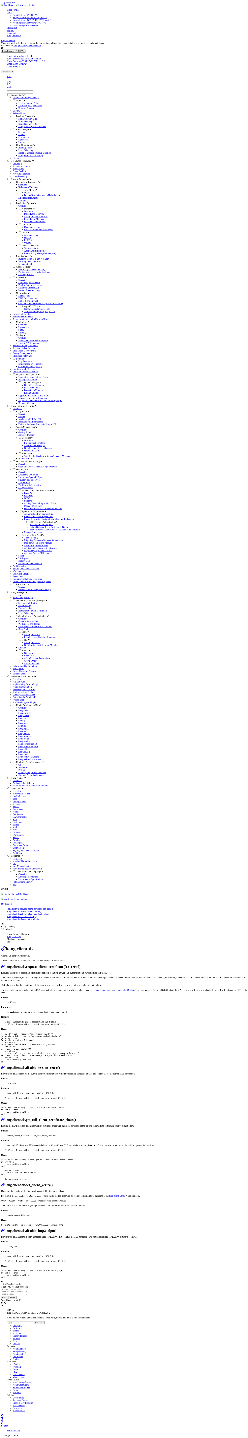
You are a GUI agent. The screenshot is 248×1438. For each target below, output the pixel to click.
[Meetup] (2, 1420)
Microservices (19, 1377)
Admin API (16, 788)
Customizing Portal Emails (36, 545)
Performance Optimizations (30, 879)
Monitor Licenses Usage (29, 290)
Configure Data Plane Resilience (27, 579)
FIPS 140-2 (21, 584)
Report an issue (21, 899)
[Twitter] (2, 1418)
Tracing (20, 335)
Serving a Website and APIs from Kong (31, 319)
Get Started (18, 1356)
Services (22, 132)
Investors (17, 1333)
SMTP (21, 555)
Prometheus (23, 327)
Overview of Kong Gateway (26, 97)
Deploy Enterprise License (30, 285)
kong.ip (21, 720)
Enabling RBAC (26, 274)
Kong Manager (17, 592)
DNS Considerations (27, 298)
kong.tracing (24, 751)
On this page (7, 904)
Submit (12, 1297)
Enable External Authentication (42, 522)
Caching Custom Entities (24, 694)
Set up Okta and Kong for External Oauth (49, 527)
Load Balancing (25, 150)
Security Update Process (24, 348)
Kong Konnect (19, 1349)
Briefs (15, 1369)
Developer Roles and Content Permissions (43, 508)
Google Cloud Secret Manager (38, 448)
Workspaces (23, 558)
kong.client (23, 710)
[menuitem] (127, 10)
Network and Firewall (28, 301)
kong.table (23, 749)
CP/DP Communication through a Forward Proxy (40, 303)
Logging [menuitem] (20, 358)
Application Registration (33, 511)
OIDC (27, 498)
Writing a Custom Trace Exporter (33, 340)
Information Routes (21, 793)
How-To (26, 453)
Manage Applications (33, 532)
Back (4, 1297)
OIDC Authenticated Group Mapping (41, 645)
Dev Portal (21, 469)
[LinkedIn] (2, 1423)
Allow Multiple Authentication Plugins (30, 785)
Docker (25, 224)
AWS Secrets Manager (34, 445)
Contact (16, 1343)
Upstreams (23, 139)
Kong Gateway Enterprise (22, 406)
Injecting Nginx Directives (25, 861)
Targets (16, 824)
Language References (28, 876)
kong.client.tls (24, 713)
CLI (14, 863)
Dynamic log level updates (30, 364)
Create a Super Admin (28, 621)
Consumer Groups (21, 574)
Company (17, 1325)
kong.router (23, 738)
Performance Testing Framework (27, 868)
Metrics (21, 416)
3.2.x (9, 76)
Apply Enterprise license (35, 251)
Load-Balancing (20, 176)
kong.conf (17, 858)
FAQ (15, 884)
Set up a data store (32, 248)
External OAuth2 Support (41, 524)
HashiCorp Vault (31, 450)
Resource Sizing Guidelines (25, 345)
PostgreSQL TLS (30, 306)
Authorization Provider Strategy (38, 514)
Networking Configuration (25, 666)
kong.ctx (22, 718)
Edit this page (24, 894)
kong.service (24, 741)
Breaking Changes (24, 116)
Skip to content (8, 2)
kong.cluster (23, 715)
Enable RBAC (30, 655)
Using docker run (32, 227)
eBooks (16, 1364)
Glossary (17, 158)
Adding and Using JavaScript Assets (40, 548)
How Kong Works (24, 145)
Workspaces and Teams (29, 624)
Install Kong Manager (34, 219)
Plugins (21, 142)
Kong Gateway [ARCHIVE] (26, 15)
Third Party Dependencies (30, 105)
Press (15, 1341)
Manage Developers (33, 506)
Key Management (21, 866)
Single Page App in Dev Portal (38, 550)
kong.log (22, 726)
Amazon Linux (31, 235)
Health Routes (19, 796)
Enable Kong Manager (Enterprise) (40, 253)
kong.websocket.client (28, 757)
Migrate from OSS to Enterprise (32, 398)
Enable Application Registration (38, 516)
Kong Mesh (18, 1354)
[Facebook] (2, 1415)
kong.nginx (23, 728)
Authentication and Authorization (37, 490)
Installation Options (25, 203)
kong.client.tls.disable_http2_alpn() (23, 919)
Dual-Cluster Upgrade (34, 385)
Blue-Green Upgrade (33, 390)
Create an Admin (31, 663)
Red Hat (28, 240)
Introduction (16, 95)
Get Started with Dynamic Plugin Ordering (37, 466)
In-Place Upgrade (32, 387)
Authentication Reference (24, 783)
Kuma (15, 1390)
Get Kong (17, 163)
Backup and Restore (27, 379)
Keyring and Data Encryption (26, 568)
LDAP (25, 632)
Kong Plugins (17, 778)
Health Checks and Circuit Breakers (34, 153)
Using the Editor (25, 487)
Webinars (17, 1367)
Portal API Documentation (30, 563)
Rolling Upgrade (31, 393)
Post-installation (29, 245)
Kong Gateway (14, 936)
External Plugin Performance (31, 775)
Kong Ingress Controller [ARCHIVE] (30, 22)
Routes (21, 134)
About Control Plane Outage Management (32, 581)
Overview (22, 184)
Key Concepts (23, 129)
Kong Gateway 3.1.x (27, 121)
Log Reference (25, 361)
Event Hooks (19, 576)
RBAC (25, 650)
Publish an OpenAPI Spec (30, 477)
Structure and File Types (29, 480)
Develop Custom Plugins (22, 676)
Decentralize (18, 1397)
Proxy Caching (19, 171)
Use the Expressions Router (25, 371)
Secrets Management (25, 427)
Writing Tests (19, 700)
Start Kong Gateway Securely (31, 269)
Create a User (30, 661)
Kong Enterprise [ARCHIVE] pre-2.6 (30, 17)
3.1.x (9, 79)
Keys (15, 830)
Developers (18, 842)
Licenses (20, 277)
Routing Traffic (25, 147)
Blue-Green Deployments (24, 350)
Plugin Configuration (22, 687)
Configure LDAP (32, 634)
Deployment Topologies (27, 182)
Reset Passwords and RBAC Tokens (35, 626)
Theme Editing (31, 537)
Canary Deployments (22, 353)
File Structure (19, 681)
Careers (20, 1336)
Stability (16, 111)
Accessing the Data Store (24, 689)
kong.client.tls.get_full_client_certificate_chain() (28, 914)
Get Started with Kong (21, 161)
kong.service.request (27, 744)
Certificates (18, 814)
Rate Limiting (19, 168)
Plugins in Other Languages (29, 762)
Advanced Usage (26, 435)
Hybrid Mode (28, 190)
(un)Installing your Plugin (24, 702)
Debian (27, 237)
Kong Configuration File (24, 314)
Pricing (16, 1359)
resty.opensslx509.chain (124, 990)
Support (10, 30)
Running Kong (23, 256)
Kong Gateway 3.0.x (27, 124)
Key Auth (28, 495)
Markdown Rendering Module (38, 543)
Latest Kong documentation (25, 25)
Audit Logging (19, 566)
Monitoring (21, 322)
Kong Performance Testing (30, 155)
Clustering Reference (22, 356)
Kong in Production (19, 179)
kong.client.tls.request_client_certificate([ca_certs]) (30, 909)
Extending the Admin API (24, 697)
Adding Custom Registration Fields (40, 503)
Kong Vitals (22, 411)
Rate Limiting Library (22, 882)
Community (12, 33)
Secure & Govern (21, 1400)
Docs (9, 12)
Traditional (23, 200)
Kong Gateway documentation (27, 45)
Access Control (23, 267)
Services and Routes (22, 166)
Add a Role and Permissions (37, 658)
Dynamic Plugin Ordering (28, 461)
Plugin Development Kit (27, 705)
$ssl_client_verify (117, 1196)
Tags (15, 799)
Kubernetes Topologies (28, 187)
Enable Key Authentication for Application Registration (49, 519)
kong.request (24, 733)
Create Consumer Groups (24, 671)
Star (5, 1426)
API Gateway (19, 1374)
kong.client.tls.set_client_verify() (21, 916)
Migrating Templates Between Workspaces (43, 540)
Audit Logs (18, 853)
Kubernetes (27, 208)
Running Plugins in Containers (32, 772)
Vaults (15, 827)
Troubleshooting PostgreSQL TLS (39, 311)
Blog (15, 1372)
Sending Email (19, 673)
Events (16, 1330)
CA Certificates (20, 817)
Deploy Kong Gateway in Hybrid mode (42, 195)
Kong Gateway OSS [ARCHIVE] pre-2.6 (32, 20)
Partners (16, 1338)
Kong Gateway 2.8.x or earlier (32, 126)
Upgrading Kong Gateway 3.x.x (33, 377)
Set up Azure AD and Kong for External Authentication (55, 529)
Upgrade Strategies (31, 382)
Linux (25, 232)
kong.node (23, 731)
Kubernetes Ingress (21, 1387)
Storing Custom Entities (23, 692)
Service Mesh (19, 1410)
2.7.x (9, 84)
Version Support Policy (28, 103)
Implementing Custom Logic (26, 684)
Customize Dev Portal (32, 535)
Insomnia (17, 1392)
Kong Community (21, 1385)
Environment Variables (23, 316)
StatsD (21, 330)
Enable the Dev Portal (28, 474)
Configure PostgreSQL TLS (37, 309)
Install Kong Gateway (34, 214)
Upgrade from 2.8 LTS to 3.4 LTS (34, 395)
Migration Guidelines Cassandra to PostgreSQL (40, 400)
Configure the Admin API (36, 216)
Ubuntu (27, 243)
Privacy (16, 1430)
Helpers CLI (24, 561)
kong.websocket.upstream (30, 759)
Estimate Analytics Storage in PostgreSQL (37, 424)
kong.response (24, 736)
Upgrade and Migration (27, 374)
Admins (16, 840)
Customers (17, 1328)
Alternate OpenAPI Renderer (37, 553)
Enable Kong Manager (23, 597)
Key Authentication (21, 174)
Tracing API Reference (28, 343)
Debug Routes (19, 801)
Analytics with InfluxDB (29, 419)
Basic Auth (29, 493)
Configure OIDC (32, 642)
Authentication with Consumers (32, 610)
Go (19, 765)
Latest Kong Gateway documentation (17, 65)
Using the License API (28, 287)
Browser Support (26, 108)
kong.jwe (22, 723)
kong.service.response (28, 746)
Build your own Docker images (38, 229)
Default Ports (24, 296)
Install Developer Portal (34, 221)
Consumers (23, 137)
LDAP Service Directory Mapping (39, 637)
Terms (9, 1430)
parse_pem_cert (103, 990)
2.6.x (9, 87)
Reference (15, 856)
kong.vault (23, 754)
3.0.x (9, 81)
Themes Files (24, 482)
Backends (26, 438)
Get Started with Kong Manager (31, 600)
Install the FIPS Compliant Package (34, 589)
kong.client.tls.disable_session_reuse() (24, 911)
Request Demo (8, 40)
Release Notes (19, 113)
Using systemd (25, 264)
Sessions (28, 501)
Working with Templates (29, 485)
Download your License (29, 282)
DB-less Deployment (27, 198)
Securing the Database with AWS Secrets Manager (47, 456)
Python (21, 770)
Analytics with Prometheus (30, 421)
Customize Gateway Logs (30, 366)
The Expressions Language (28, 871)
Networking (22, 293)
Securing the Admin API (29, 261)
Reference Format (26, 458)
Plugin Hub (12, 28)
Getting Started (25, 432)
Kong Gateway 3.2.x (27, 119)
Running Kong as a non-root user (33, 259)
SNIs (15, 819)
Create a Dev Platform (23, 1403)
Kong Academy (14, 35)
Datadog (22, 332)
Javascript (22, 767)
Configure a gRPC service (24, 369)
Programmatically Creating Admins (34, 272)
